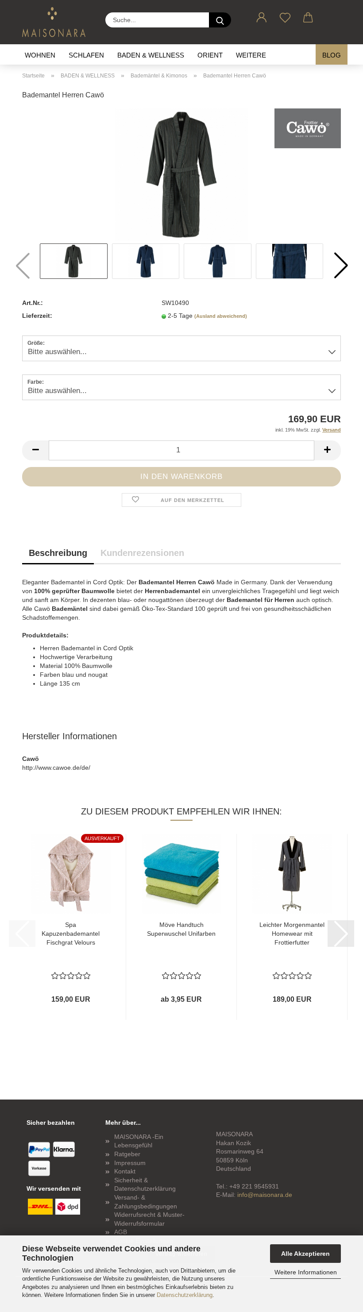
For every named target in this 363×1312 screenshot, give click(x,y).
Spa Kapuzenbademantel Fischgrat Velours (71, 933)
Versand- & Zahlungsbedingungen (145, 1202)
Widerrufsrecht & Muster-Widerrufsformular (149, 1219)
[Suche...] (220, 19)
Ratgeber (127, 1154)
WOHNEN (40, 55)
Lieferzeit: (37, 315)
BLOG (331, 55)
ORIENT (210, 55)
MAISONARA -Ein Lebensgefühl (138, 1141)
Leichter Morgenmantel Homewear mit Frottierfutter (291, 933)
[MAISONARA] (57, 22)
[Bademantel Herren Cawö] (181, 174)
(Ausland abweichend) (220, 316)
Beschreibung (58, 553)
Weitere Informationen (305, 1272)
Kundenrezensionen (142, 553)
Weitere (251, 55)
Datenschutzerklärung (184, 1295)
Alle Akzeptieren (305, 1253)
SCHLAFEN (86, 55)
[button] (262, 16)
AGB (120, 1231)
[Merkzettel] (285, 16)
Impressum (130, 1162)
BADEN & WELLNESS (150, 55)
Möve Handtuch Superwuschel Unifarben (181, 929)
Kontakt (124, 1171)
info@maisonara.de (264, 1194)
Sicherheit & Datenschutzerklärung (145, 1184)
